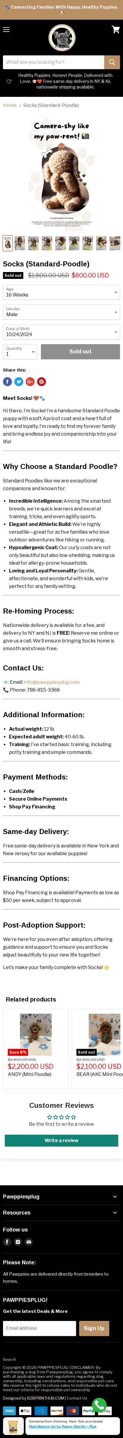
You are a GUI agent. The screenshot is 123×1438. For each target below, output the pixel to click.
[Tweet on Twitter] (18, 381)
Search (9, 1359)
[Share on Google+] (30, 381)
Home (10, 105)
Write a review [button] (61, 1140)
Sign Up (94, 1328)
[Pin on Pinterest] (41, 381)
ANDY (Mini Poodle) (29, 1074)
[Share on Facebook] (7, 381)
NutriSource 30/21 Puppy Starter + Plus (62, 1426)
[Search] (112, 62)
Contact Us (77, 1398)
